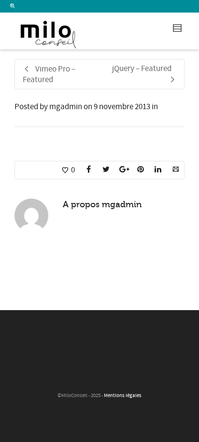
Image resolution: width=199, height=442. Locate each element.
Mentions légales (123, 395)
